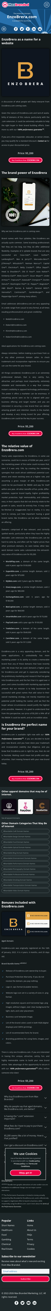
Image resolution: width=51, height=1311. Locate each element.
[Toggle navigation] (46, 4)
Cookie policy (34, 1161)
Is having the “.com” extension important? (19, 1117)
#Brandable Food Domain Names (16, 842)
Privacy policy (19, 1163)
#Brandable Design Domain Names (16, 836)
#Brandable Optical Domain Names (17, 847)
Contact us (42, 141)
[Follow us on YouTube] (28, 1303)
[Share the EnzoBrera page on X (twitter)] (22, 29)
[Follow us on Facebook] (16, 1303)
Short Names (8, 1225)
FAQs (29, 1234)
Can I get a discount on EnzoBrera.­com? (23, 1145)
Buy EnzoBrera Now (19, 160)
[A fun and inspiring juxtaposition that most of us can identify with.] (8, 806)
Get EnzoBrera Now (19, 1088)
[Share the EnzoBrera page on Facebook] (16, 29)
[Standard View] (4, 29)
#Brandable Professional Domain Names (19, 874)
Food (4, 1234)
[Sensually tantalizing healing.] (25, 806)
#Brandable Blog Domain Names (16, 853)
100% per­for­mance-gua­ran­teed (24, 1068)
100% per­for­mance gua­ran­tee (30, 129)
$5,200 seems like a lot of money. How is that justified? (24, 1137)
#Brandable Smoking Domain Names (17, 880)
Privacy (30, 1244)
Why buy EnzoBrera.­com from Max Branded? (21, 1098)
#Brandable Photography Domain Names (19, 869)
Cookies (31, 1248)
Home (30, 1225)
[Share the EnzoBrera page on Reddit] (40, 29)
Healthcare (7, 1230)
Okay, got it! (25, 1172)
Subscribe (25, 1278)
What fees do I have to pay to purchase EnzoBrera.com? (23, 1127)
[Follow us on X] (22, 1303)
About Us (31, 1230)
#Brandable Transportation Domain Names (20, 885)
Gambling (6, 1239)
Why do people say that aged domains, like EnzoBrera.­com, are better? (23, 1108)
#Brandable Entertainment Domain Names (19, 858)
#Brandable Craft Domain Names (16, 831)
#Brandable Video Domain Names (16, 890)
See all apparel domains (11, 818)
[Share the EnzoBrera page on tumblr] (28, 29)
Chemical (6, 1244)
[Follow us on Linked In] (34, 1303)
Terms (30, 1239)
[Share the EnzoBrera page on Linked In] (34, 29)
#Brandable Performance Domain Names (19, 863)
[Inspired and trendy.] (42, 806)
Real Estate (7, 1248)
